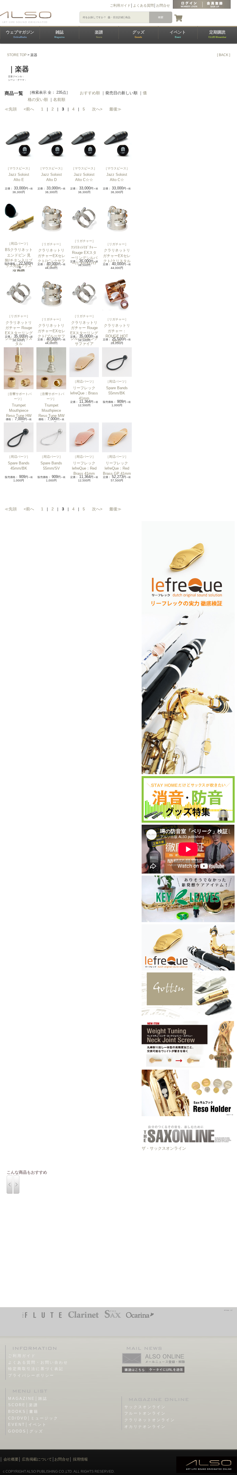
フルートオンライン (145, 1413)
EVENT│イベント (27, 1424)
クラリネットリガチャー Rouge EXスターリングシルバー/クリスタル (19, 333)
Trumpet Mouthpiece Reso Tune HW (19, 410)
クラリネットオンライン (149, 1420)
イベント (178, 34)
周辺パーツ (19, 243)
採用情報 (80, 1459)
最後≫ (115, 109)
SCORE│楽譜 (23, 1405)
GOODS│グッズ (25, 1431)
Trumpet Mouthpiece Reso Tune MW (51, 410)
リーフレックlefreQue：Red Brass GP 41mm (117, 468)
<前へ (29, 109)
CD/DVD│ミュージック (33, 1418)
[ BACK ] (223, 55)
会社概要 (10, 1459)
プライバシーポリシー (31, 1375)
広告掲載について (37, 1459)
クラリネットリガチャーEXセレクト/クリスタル (117, 255)
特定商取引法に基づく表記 (36, 1369)
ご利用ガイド (120, 5)
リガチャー (51, 244)
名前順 (59, 99)
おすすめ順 (90, 93)
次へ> (97, 109)
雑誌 (59, 34)
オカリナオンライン (145, 1426)
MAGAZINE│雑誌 (27, 1398)
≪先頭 (11, 109)
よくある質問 (143, 5)
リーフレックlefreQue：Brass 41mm (84, 393)
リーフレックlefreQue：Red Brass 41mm (84, 468)
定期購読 (217, 34)
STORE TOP (17, 55)
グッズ (138, 34)
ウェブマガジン (20, 34)
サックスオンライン (145, 1407)
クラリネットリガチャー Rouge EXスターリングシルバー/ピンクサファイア (84, 333)
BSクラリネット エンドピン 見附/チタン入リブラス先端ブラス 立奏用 (19, 260)
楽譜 (99, 34)
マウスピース (18, 168)
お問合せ (163, 5)
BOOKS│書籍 (23, 1411)
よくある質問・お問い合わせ (38, 1362)
